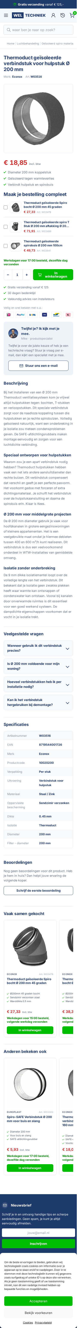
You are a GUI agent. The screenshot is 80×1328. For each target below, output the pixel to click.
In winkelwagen (56, 274)
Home (10, 43)
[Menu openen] (6, 15)
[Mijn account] (53, 15)
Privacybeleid (43, 1322)
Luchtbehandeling (28, 43)
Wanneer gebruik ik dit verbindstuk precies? (34, 648)
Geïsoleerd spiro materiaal (58, 43)
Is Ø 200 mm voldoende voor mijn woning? (33, 666)
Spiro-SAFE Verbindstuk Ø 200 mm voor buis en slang (29, 1119)
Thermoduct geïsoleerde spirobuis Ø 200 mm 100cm (43, 243)
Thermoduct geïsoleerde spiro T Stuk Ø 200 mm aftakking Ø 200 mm (46, 224)
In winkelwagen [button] (30, 1030)
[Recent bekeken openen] (62, 15)
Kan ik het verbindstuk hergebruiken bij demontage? (30, 702)
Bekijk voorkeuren (38, 1313)
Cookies (28, 1322)
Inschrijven (38, 1244)
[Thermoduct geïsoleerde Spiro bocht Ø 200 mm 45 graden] (30, 946)
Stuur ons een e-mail (41, 366)
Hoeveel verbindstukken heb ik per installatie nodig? (34, 684)
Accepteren (38, 1301)
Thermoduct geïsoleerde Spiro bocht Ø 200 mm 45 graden (45, 204)
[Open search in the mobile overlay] (38, 30)
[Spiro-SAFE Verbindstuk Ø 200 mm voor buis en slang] (30, 1084)
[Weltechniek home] (29, 15)
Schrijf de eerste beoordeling (38, 890)
